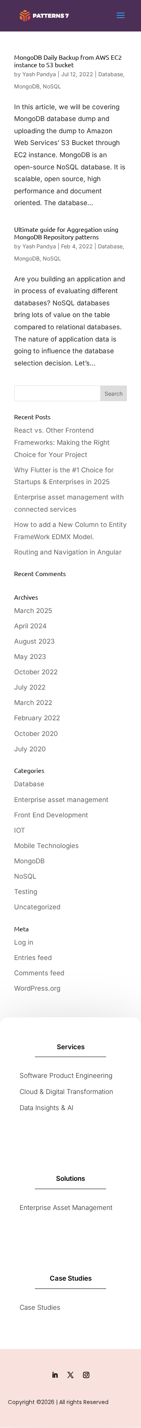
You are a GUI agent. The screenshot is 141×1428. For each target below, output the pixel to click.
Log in (23, 942)
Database (110, 74)
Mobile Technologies (46, 846)
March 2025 (33, 611)
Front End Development (51, 815)
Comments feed (39, 973)
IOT (19, 830)
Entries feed (33, 958)
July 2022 (29, 687)
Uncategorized (37, 907)
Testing (25, 892)
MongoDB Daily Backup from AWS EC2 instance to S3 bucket (68, 60)
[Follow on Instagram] (86, 1375)
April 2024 (30, 626)
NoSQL (52, 86)
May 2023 (30, 657)
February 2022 (37, 718)
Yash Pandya (39, 74)
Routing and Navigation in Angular (67, 552)
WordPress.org (37, 988)
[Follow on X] (70, 1375)
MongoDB (27, 86)
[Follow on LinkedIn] (55, 1375)
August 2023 (34, 641)
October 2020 (36, 734)
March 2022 (33, 703)
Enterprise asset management (61, 800)
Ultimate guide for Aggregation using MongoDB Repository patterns (66, 232)
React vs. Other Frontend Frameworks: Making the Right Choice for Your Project (62, 442)
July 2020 (30, 749)
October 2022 (36, 672)
